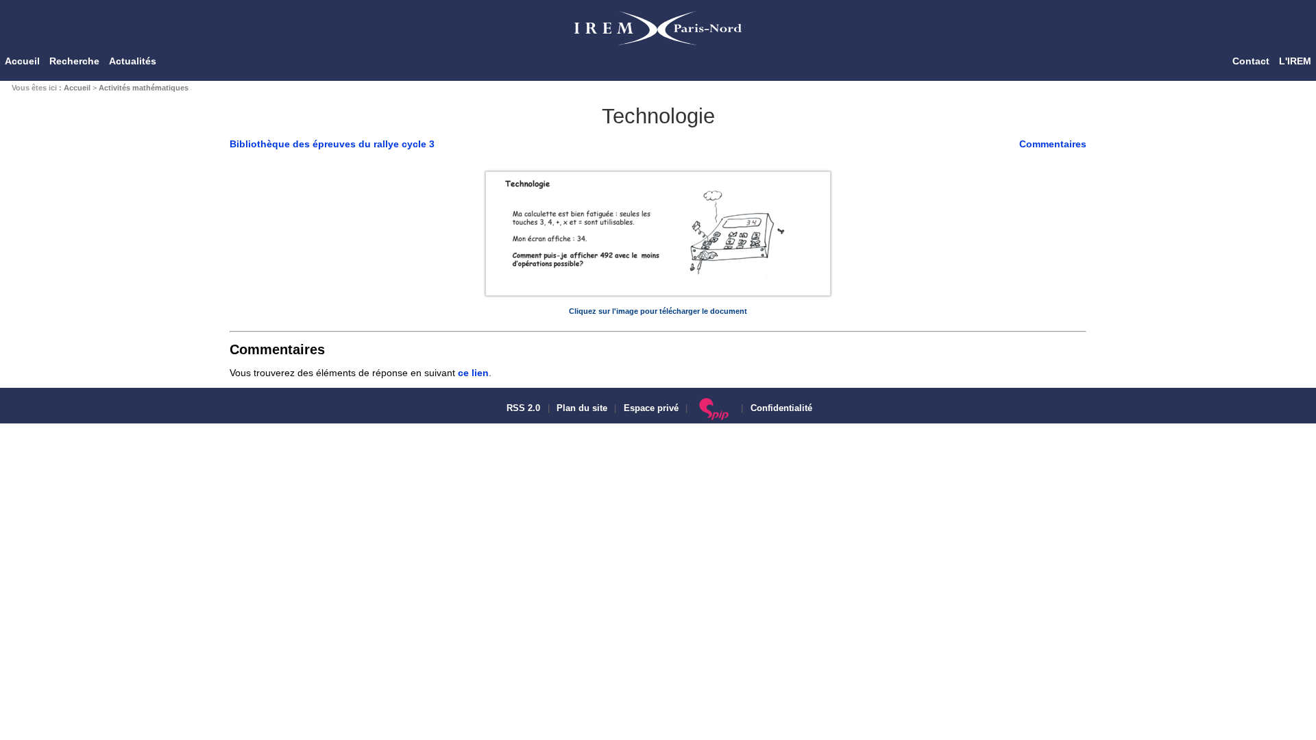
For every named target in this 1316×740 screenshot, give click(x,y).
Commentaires (1052, 143)
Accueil (22, 61)
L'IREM (1295, 61)
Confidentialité (781, 408)
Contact (1250, 61)
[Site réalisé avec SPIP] (714, 408)
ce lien (473, 372)
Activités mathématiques (143, 88)
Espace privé (651, 408)
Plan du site (582, 408)
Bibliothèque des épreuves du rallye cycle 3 (332, 143)
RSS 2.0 (522, 408)
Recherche (74, 61)
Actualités (132, 61)
